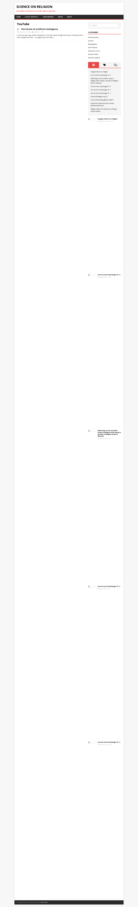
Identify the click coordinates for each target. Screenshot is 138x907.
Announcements (93, 37)
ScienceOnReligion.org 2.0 (99, 96)
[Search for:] (104, 25)
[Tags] (104, 65)
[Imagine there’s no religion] (92, 268)
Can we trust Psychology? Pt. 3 (101, 86)
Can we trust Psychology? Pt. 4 (101, 75)
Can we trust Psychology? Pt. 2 (101, 90)
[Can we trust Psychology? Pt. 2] (92, 892)
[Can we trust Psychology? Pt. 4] (92, 424)
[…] (53, 37)
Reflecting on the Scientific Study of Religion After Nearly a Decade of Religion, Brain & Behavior (105, 81)
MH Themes (44, 902)
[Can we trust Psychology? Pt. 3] (92, 736)
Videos (60, 17)
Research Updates (94, 58)
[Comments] (115, 65)
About (69, 17)
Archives (91, 41)
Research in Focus (94, 51)
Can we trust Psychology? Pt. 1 (101, 93)
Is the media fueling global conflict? (102, 100)
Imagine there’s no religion (99, 72)
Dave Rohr (36, 32)
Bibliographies (92, 44)
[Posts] (93, 65)
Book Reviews (48, 17)
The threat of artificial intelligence (39, 29)
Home (18, 17)
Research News (93, 54)
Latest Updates (31, 17)
